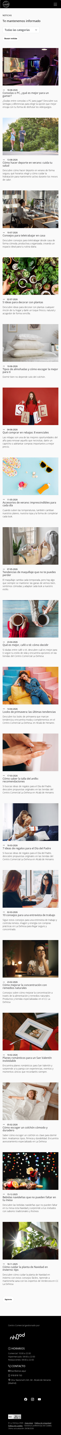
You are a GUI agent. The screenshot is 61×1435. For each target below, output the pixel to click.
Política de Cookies (15, 1425)
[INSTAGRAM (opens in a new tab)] (32, 1399)
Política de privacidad (42, 1423)
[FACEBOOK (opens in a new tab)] (25, 1399)
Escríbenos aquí (18, 1370)
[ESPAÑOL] (6, 3)
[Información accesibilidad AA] (14, 1416)
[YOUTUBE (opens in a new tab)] (39, 1399)
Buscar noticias (10, 38)
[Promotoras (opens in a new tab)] (17, 1335)
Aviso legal (29, 1423)
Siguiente (8, 1299)
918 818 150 (16, 1375)
